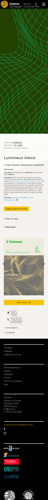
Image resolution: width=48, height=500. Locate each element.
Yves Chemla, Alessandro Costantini (24, 165)
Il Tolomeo (17, 142)
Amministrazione (11, 367)
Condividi (9, 332)
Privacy (7, 377)
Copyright (8, 374)
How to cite (11, 219)
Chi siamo (8, 348)
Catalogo (8, 351)
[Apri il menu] (43, 4)
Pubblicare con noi (12, 354)
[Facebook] (24, 429)
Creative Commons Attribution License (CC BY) (24, 181)
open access (8, 169)
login (6, 384)
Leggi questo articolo (16, 208)
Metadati (9, 227)
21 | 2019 (18, 145)
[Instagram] (24, 433)
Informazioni (11, 328)
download (24, 302)
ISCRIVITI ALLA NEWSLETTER (18, 425)
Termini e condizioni (13, 381)
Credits (7, 371)
